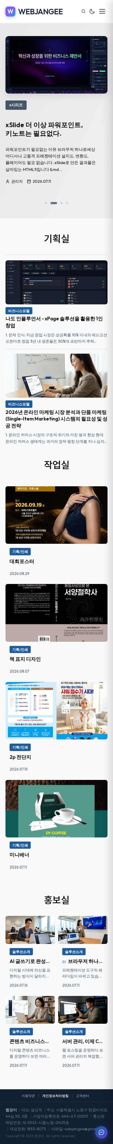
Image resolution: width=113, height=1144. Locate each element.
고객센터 (82, 1096)
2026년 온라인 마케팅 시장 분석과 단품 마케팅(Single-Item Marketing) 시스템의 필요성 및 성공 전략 (56, 419)
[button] (46, 203)
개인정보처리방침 (55, 1096)
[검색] (83, 11)
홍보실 (56, 899)
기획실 (56, 238)
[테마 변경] (92, 11)
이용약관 (28, 1096)
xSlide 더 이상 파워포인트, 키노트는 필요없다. (44, 129)
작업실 (56, 464)
